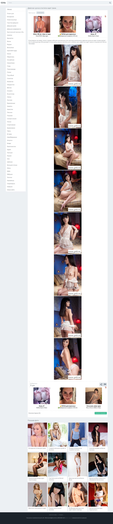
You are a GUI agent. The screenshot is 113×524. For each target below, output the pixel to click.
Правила (61, 514)
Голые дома (40, 12)
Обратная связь (53, 514)
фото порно (69, 517)
